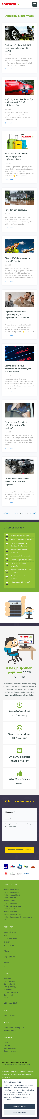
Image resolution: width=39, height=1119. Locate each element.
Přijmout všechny (19, 1106)
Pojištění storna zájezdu (12, 906)
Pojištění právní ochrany (12, 914)
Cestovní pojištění (10, 903)
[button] (34, 4)
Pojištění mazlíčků (10, 911)
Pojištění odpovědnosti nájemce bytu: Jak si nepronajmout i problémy (17, 314)
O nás (6, 1043)
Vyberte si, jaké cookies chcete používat (16, 1098)
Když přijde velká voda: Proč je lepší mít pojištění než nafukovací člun (19, 102)
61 (30, 513)
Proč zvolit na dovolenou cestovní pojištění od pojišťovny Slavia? (16, 156)
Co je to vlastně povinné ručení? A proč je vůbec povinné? (16, 425)
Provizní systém (9, 1015)
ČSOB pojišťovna (10, 938)
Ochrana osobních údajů (22, 1064)
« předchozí (7, 513)
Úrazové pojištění (10, 898)
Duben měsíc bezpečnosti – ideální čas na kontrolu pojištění (17, 481)
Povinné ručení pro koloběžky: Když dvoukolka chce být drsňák (19, 48)
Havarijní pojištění (10, 909)
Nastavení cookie (19, 1112)
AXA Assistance (10, 932)
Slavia (6, 935)
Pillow (6, 962)
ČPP (5, 966)
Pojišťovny (7, 978)
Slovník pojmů (9, 989)
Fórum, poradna (9, 981)
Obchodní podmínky (11, 992)
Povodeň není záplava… (16, 210)
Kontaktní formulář (11, 1048)
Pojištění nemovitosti (11, 892)
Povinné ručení (9, 901)
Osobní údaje (9, 995)
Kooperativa (9, 945)
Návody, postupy (10, 987)
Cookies (6, 998)
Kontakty (7, 1045)
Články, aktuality (10, 984)
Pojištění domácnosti (11, 889)
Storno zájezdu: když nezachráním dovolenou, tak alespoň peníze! (18, 368)
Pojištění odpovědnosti (12, 895)
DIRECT (7, 942)
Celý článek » (9, 69)
